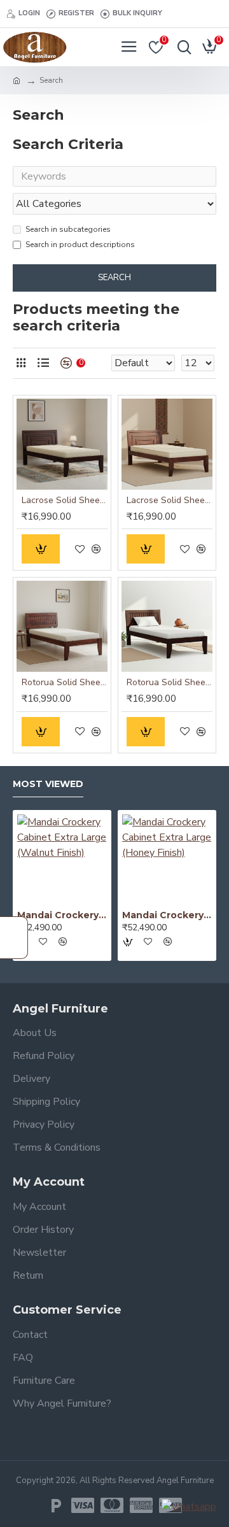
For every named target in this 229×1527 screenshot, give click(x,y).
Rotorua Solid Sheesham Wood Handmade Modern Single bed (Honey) (65, 682)
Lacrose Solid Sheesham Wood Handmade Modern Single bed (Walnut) (65, 500)
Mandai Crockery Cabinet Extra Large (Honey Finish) (167, 915)
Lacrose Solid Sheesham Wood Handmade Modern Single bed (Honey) (169, 500)
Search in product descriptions (80, 244)
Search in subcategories (68, 229)
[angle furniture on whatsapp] (189, 1506)
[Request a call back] (14, 937)
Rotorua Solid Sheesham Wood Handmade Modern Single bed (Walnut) (169, 682)
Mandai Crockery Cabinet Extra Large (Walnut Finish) (62, 915)
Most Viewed (48, 784)
